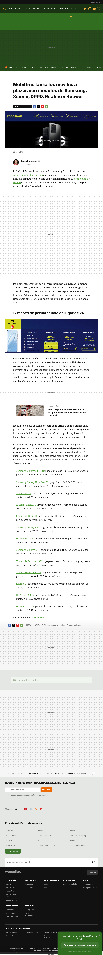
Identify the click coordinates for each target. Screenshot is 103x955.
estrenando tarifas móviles (28, 174)
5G (81, 67)
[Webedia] (97, 2)
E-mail (46, 106)
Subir (90, 872)
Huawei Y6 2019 (25, 606)
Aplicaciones (11, 835)
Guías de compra (45, 835)
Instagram (89, 8)
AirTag (99, 67)
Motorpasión (88, 884)
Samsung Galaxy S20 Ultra (30, 470)
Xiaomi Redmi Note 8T (28, 572)
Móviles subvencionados (54, 625)
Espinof (47, 887)
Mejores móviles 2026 (35, 773)
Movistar (9, 830)
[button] (30, 160)
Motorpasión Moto (90, 887)
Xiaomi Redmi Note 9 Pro (30, 561)
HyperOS (64, 67)
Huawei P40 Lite (25, 538)
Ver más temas (12, 851)
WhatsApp (10, 845)
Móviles (54, 67)
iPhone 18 (89, 67)
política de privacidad (39, 795)
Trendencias (10, 909)
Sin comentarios (24, 107)
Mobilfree (39, 617)
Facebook (34, 106)
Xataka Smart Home (11, 895)
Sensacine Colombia (48, 937)
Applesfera (10, 891)
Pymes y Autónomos (29, 914)
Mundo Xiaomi (11, 900)
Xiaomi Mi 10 (23, 493)
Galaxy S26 (43, 67)
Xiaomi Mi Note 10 (26, 516)
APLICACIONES (48, 8)
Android (9, 840)
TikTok (33, 67)
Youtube (94, 8)
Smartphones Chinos (47, 845)
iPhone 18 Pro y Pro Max (77, 773)
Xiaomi (72, 830)
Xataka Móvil (11, 887)
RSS (36, 809)
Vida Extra (29, 887)
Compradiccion (12, 916)
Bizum (10, 67)
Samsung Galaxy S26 (55, 773)
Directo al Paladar (70, 884)
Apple (40, 830)
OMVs (37, 625)
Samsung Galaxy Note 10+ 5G (32, 482)
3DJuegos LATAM (31, 932)
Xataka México (11, 932)
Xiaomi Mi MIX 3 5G (27, 504)
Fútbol (73, 67)
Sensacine (48, 884)
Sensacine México (51, 932)
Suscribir (46, 789)
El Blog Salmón (31, 909)
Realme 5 (21, 583)
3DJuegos (29, 884)
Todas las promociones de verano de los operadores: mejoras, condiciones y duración (66, 412)
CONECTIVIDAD (14, 8)
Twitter (98, 8)
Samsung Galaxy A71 (27, 527)
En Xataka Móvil (53, 406)
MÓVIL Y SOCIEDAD (31, 8)
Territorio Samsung (78, 835)
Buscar (93, 862)
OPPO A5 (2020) (25, 594)
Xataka (8, 884)
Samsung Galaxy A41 (27, 549)
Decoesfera (10, 913)
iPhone (72, 840)
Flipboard (85, 8)
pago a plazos (75, 625)
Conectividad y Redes (79, 845)
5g (39, 840)
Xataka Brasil (11, 936)
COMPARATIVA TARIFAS (67, 8)
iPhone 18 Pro (21, 67)
